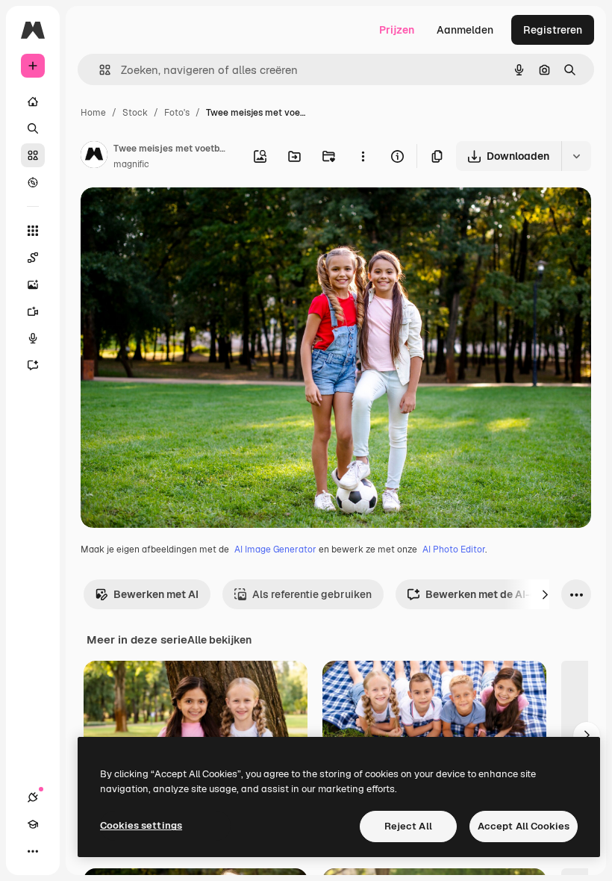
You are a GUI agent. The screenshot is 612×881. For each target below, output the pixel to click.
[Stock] (33, 155)
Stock (135, 113)
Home (93, 113)
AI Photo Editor (453, 549)
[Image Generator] (33, 284)
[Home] (33, 101)
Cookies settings (141, 825)
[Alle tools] (33, 231)
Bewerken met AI (156, 594)
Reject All (408, 826)
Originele (178, 216)
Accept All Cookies (523, 826)
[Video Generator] (33, 311)
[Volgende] (544, 594)
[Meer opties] (363, 156)
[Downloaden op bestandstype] (576, 156)
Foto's (177, 113)
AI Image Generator (275, 549)
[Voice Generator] (33, 338)
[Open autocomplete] (98, 69)
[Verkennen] (33, 182)
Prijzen (396, 30)
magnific (131, 164)
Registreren (552, 30)
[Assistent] (33, 365)
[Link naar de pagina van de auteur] (94, 156)
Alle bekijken (219, 640)
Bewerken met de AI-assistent (501, 594)
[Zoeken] (33, 128)
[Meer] (33, 851)
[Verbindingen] (33, 797)
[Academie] (33, 824)
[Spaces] (33, 258)
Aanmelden (465, 30)
